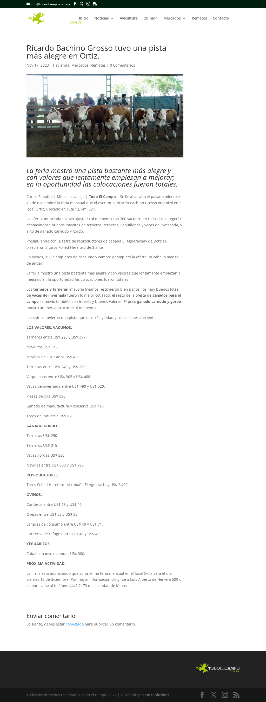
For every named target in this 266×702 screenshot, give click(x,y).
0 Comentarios (122, 65)
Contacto (221, 18)
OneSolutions (157, 694)
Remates (199, 18)
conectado (75, 624)
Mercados (172, 18)
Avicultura (129, 18)
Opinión (150, 18)
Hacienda (61, 65)
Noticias (101, 18)
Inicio (84, 18)
